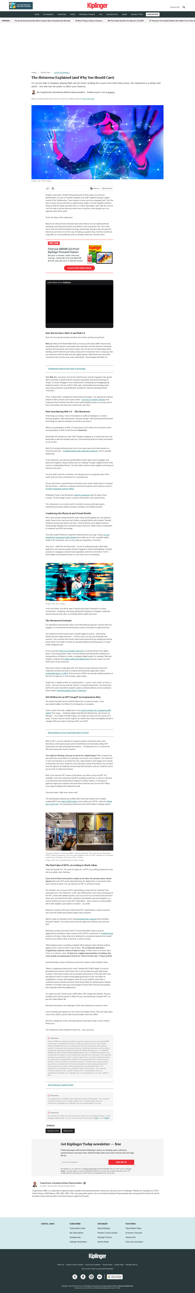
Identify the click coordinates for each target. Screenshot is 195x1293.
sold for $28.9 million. (69, 801)
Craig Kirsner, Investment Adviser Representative (62, 92)
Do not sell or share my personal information (97, 1271)
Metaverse (68, 1131)
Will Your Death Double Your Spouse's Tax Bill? (126, 21)
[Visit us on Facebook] (83, 1279)
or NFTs (57, 673)
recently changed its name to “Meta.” (60, 489)
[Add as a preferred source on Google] (113, 1279)
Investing (62, 14)
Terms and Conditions (93, 1267)
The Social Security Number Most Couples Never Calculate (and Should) (42, 21)
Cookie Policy (119, 1267)
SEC (96, 1118)
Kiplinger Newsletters (78, 1244)
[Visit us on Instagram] (91, 1279)
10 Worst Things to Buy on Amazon (88, 21)
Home (34, 73)
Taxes (72, 14)
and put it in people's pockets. (94, 400)
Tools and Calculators (134, 1244)
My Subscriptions (77, 1235)
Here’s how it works (88, 99)
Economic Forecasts (134, 1235)
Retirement (48, 14)
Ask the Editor (103, 1244)
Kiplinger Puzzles (105, 1240)
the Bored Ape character (87, 919)
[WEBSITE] (85, 1183)
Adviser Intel (112, 14)
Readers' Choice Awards (107, 1235)
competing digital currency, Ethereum (71, 691)
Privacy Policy (107, 1267)
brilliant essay (107, 933)
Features (111, 92)
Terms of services (90, 1169)
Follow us (96, 188)
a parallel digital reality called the (80, 451)
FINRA (106, 1118)
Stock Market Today (133, 1231)
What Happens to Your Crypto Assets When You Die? (68, 733)
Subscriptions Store (77, 1231)
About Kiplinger (104, 1231)
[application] (79, 304)
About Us (60, 1267)
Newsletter (108, 188)
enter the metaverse (82, 495)
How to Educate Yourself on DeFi (60, 1085)
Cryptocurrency (62, 73)
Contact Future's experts (74, 1267)
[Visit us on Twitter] (74, 1279)
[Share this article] (48, 188)
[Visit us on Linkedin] (99, 1279)
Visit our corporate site (125, 1288)
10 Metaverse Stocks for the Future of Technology (67, 369)
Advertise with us (132, 1267)
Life (100, 14)
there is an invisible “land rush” (71, 651)
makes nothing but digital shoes (76, 659)
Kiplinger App (75, 1240)
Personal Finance (87, 14)
